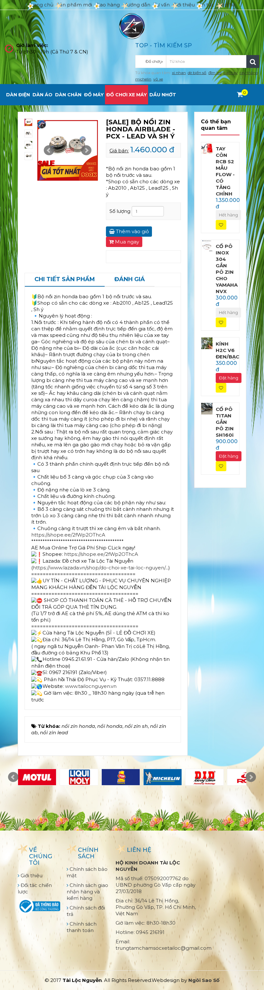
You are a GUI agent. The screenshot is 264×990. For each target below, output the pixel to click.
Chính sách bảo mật (87, 872)
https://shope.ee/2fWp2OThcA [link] (68, 535)
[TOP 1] (121, 777)
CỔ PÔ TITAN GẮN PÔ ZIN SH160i (225, 422)
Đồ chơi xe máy (126, 95)
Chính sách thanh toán (82, 927)
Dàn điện (18, 95)
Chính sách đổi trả (86, 911)
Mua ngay (126, 242)
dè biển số (197, 72)
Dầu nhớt (162, 95)
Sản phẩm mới (74, 5)
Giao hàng (107, 5)
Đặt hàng (228, 377)
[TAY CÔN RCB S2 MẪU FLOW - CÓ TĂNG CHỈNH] (207, 148)
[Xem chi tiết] (240, 94)
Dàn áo (42, 95)
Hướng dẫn (136, 5)
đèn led (215, 72)
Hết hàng (228, 214)
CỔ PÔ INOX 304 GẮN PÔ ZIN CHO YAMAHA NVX (227, 268)
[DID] (204, 777)
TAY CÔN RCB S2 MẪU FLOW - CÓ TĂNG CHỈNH (225, 171)
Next (86, 150)
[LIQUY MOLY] (79, 777)
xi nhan (179, 72)
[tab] (65, 280)
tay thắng (249, 72)
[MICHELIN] (163, 777)
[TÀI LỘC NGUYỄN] (132, 26)
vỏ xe (158, 79)
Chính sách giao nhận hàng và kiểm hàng (87, 891)
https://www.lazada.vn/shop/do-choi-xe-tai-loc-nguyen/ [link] (99, 568)
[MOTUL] (37, 777)
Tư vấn (162, 5)
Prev (49, 150)
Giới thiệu (184, 5)
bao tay (230, 72)
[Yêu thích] (221, 225)
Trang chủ (41, 5)
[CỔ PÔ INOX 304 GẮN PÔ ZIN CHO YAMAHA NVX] (207, 245)
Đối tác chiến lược (35, 888)
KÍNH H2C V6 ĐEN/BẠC (227, 350)
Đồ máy (94, 95)
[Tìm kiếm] (252, 61)
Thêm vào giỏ (132, 231)
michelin (143, 79)
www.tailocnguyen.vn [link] (91, 686)
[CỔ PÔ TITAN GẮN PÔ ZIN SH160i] (207, 408)
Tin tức (206, 5)
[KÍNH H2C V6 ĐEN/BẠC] (207, 343)
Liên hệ (226, 5)
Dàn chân (68, 95)
